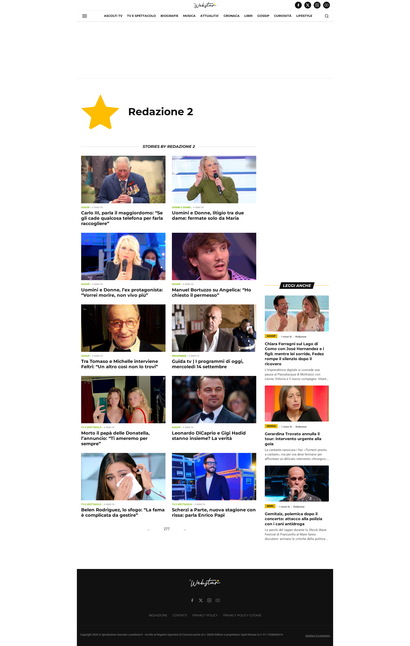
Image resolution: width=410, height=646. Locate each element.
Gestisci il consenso (317, 635)
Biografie (169, 16)
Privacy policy (205, 615)
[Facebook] (298, 5)
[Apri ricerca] (327, 16)
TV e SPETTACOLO (141, 16)
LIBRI (248, 16)
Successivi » (202, 529)
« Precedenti (134, 529)
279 (180, 529)
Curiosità (282, 16)
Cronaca (232, 16)
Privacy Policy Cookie (242, 615)
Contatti (180, 615)
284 (190, 529)
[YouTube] (326, 5)
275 (153, 529)
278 (173, 529)
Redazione (158, 615)
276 (160, 529)
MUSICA (189, 16)
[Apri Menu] (84, 16)
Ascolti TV (113, 16)
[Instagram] (317, 5)
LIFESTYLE (304, 16)
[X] (307, 5)
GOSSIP (263, 16)
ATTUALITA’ (209, 16)
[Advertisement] (205, 51)
